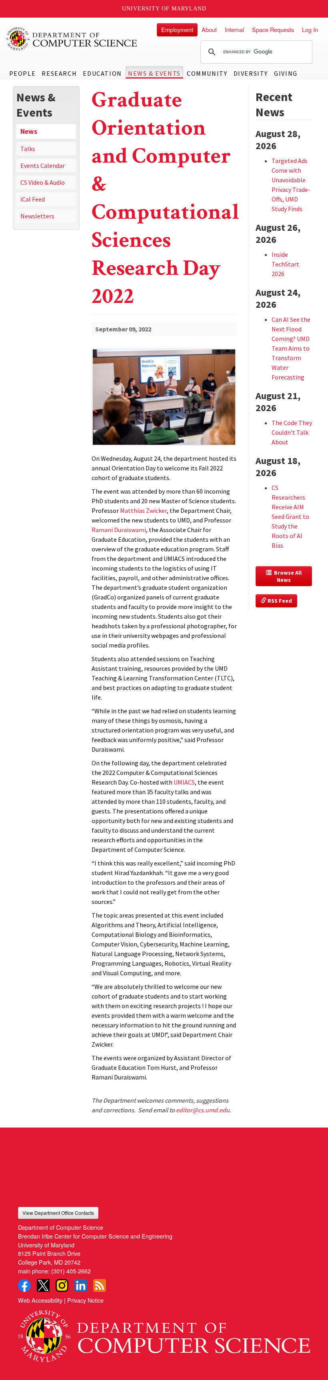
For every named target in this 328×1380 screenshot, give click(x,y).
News (28, 131)
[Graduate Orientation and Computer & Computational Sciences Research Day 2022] (164, 446)
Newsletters (37, 216)
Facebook (24, 1285)
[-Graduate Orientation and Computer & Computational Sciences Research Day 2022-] (164, 384)
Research (59, 73)
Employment (177, 29)
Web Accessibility (40, 1300)
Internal (234, 29)
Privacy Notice (85, 1300)
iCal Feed (32, 199)
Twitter (43, 1285)
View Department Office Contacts (58, 1212)
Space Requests (273, 29)
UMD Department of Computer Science (72, 38)
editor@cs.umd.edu (203, 1110)
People (22, 73)
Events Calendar (42, 165)
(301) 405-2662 (71, 1271)
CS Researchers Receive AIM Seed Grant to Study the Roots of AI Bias (290, 516)
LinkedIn (80, 1285)
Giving (286, 73)
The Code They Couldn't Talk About (292, 432)
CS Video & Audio (42, 182)
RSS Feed (279, 600)
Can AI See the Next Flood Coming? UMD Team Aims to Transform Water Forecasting (291, 348)
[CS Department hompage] (164, 1333)
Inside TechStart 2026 (285, 264)
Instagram (62, 1285)
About (209, 29)
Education (102, 73)
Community (207, 73)
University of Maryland (164, 9)
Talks (27, 149)
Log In (310, 29)
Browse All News (287, 576)
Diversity (251, 73)
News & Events (154, 73)
